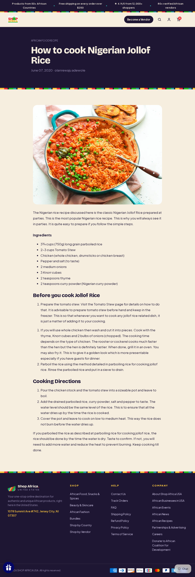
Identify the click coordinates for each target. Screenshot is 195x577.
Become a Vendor (138, 19)
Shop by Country (81, 525)
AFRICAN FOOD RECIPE (44, 40)
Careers (157, 534)
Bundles (75, 518)
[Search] (159, 19)
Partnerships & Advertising (169, 527)
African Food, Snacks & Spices (85, 496)
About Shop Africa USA (167, 494)
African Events (161, 507)
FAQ (114, 507)
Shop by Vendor (80, 531)
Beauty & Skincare (81, 505)
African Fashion (80, 511)
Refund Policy (120, 520)
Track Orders (119, 500)
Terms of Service (122, 534)
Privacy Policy (120, 527)
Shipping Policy (121, 514)
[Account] (169, 19)
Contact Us (118, 494)
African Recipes (162, 520)
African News (160, 514)
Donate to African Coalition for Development (163, 545)
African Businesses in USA (168, 500)
